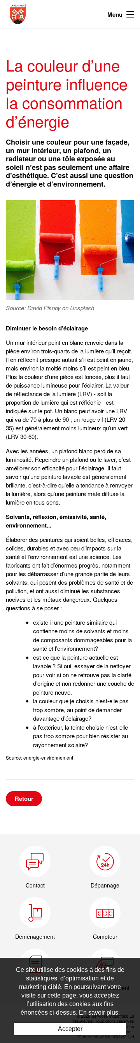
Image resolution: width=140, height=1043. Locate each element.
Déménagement (35, 936)
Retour (24, 798)
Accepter (70, 1029)
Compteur (105, 936)
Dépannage (105, 885)
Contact (35, 885)
